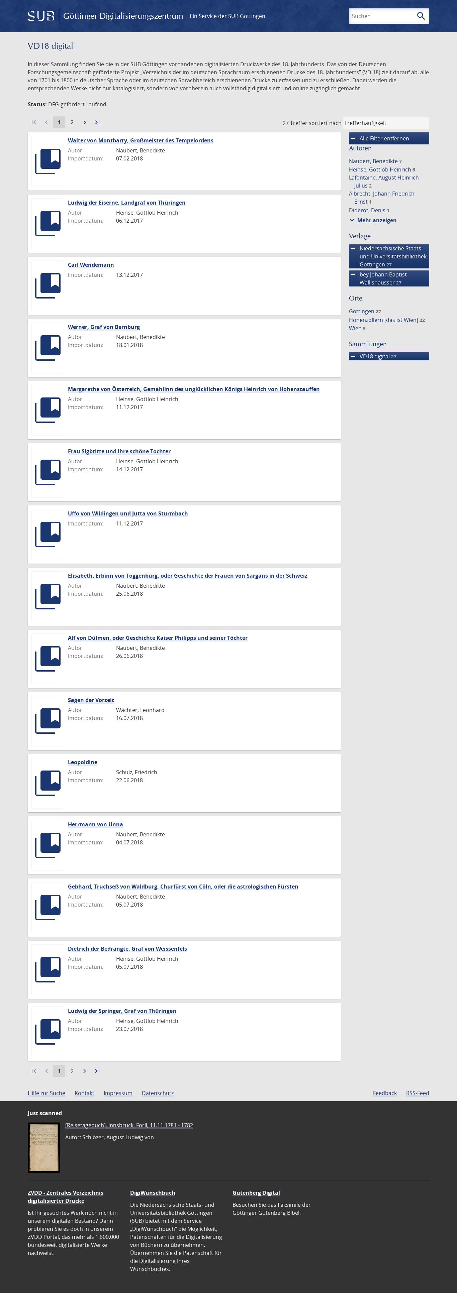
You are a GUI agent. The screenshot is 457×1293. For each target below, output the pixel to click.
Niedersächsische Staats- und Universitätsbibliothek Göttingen (388, 256)
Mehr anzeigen (372, 220)
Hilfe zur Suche (46, 1093)
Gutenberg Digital (256, 1192)
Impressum (118, 1093)
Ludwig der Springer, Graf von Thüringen (122, 1011)
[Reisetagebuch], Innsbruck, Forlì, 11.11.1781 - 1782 (129, 1125)
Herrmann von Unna (95, 824)
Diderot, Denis (369, 210)
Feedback (385, 1093)
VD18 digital (372, 356)
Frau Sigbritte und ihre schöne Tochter (119, 451)
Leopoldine (82, 762)
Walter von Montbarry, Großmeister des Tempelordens (140, 140)
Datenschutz (158, 1093)
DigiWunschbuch (152, 1192)
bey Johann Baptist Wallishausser (378, 278)
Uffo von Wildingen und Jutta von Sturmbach (128, 513)
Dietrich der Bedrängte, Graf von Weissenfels (127, 948)
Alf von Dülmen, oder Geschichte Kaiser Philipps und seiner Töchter (158, 637)
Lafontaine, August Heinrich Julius (384, 181)
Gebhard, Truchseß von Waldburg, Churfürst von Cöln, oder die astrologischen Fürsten (183, 886)
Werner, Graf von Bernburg (104, 327)
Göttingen (365, 311)
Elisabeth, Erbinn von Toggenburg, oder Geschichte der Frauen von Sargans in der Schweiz (187, 575)
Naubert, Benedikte (375, 161)
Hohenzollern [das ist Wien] (387, 320)
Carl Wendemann (91, 264)
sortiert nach (325, 123)
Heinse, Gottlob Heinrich (382, 169)
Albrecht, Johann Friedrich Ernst (382, 197)
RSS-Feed (417, 1093)
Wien (357, 328)
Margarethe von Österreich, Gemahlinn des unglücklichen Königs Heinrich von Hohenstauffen (194, 389)
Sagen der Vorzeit (91, 700)
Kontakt (84, 1093)
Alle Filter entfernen (379, 138)
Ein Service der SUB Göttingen (227, 16)
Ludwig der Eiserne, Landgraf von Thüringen (127, 202)
